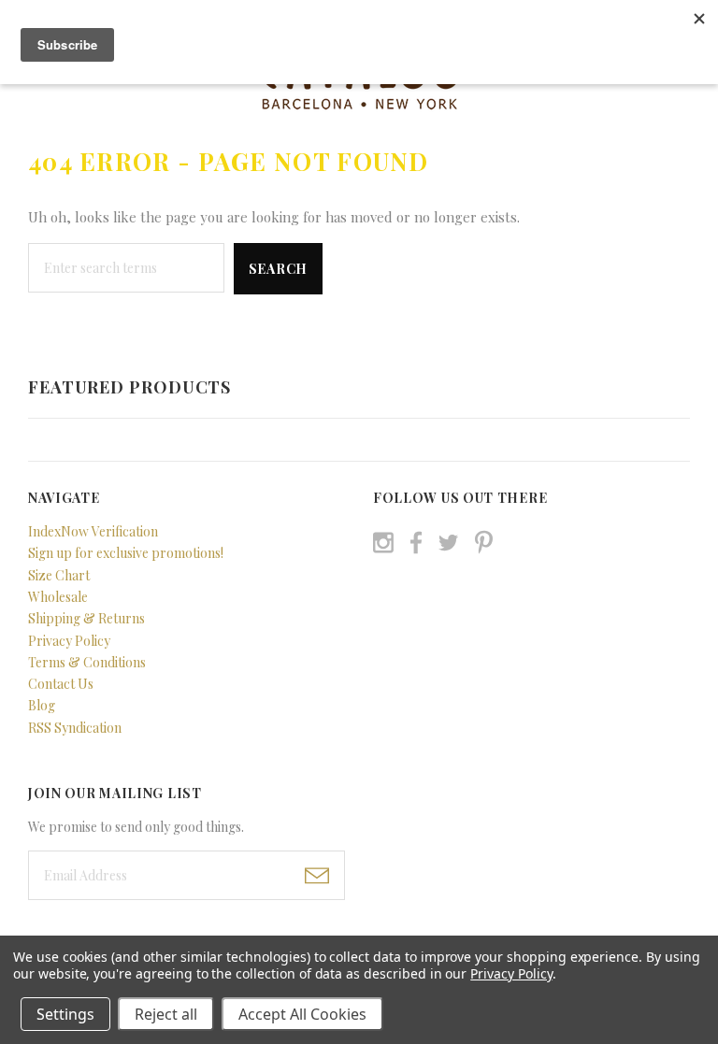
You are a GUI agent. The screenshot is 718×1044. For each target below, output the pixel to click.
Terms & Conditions (87, 662)
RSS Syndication (75, 728)
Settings (65, 1014)
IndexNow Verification (93, 531)
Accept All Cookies (302, 1014)
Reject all (166, 1014)
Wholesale (58, 597)
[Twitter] (448, 543)
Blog (41, 705)
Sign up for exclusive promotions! (125, 553)
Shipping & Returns (86, 618)
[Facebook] (416, 543)
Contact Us (60, 684)
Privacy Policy (69, 641)
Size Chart (59, 575)
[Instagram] (383, 543)
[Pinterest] (484, 540)
